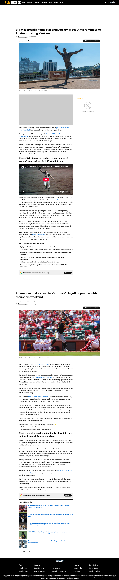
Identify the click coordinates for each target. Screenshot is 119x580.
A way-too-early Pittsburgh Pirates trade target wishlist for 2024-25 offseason (43, 266)
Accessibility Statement (59, 571)
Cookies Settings (94, 571)
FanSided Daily (39, 568)
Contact (76, 565)
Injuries (56, 2)
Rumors (29, 2)
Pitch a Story (56, 568)
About (21, 565)
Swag (53, 565)
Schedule (36, 2)
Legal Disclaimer (39, 571)
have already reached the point (38, 397)
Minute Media (10, 575)
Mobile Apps (23, 568)
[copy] (29, 41)
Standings (44, 2)
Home (21, 279)
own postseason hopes (41, 364)
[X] (109, 2)
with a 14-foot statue (38, 234)
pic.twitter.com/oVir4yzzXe (28, 427)
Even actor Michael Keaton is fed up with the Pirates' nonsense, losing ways (46, 250)
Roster (50, 2)
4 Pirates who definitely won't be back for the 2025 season (40, 262)
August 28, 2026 (46, 429)
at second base (61, 200)
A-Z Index (77, 571)
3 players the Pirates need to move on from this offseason (40, 247)
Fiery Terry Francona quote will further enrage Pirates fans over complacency (42, 258)
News (24, 2)
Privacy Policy (78, 568)
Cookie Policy (23, 571)
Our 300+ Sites (93, 565)
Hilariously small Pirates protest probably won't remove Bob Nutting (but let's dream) (45, 253)
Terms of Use (93, 568)
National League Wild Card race (41, 377)
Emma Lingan (22, 37)
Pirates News (28, 279)
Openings (37, 565)
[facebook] (105, 2)
